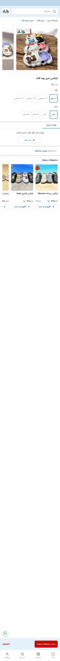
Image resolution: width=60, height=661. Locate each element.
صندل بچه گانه (27, 20)
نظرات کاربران (51, 125)
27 (45, 114)
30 (54, 114)
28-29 (26, 114)
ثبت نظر (27, 140)
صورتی (41, 98)
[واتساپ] (5, 633)
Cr (53, 84)
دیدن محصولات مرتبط (46, 644)
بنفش (17, 98)
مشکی (29, 98)
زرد (52, 98)
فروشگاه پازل (52, 20)
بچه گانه (40, 20)
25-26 (35, 114)
